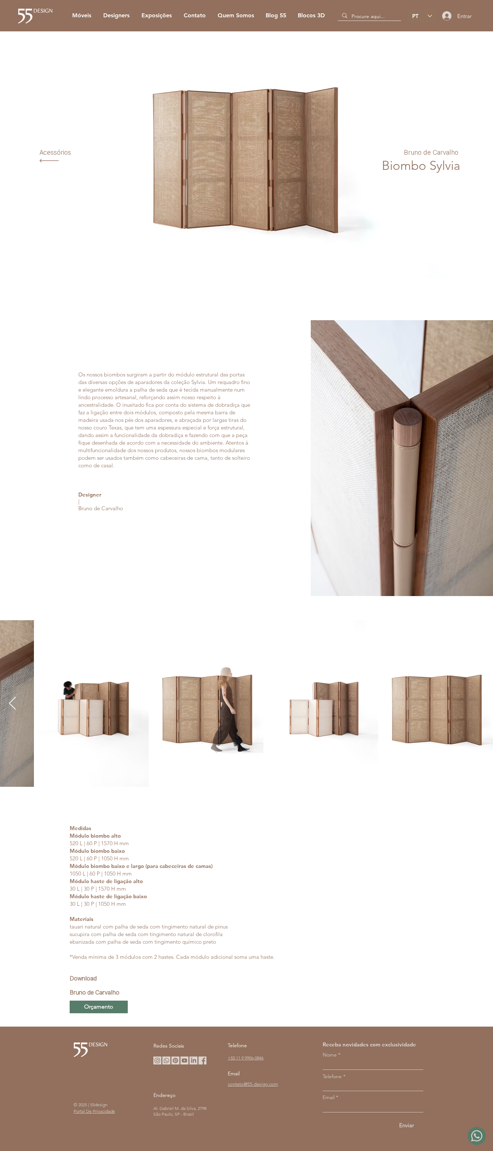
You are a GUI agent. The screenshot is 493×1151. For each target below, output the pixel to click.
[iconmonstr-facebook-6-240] (202, 1060)
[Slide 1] (246, 278)
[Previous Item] (12, 704)
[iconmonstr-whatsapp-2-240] (166, 1060)
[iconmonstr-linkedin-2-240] (193, 1060)
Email (329, 1097)
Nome (330, 1054)
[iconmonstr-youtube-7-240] (184, 1060)
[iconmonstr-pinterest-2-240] (175, 1060)
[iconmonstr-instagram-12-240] (157, 1060)
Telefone (332, 1076)
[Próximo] (446, 164)
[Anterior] (47, 164)
